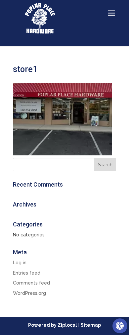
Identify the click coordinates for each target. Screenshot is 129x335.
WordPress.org (29, 293)
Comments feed (31, 283)
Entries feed (26, 273)
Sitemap (91, 325)
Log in (19, 262)
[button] (119, 325)
